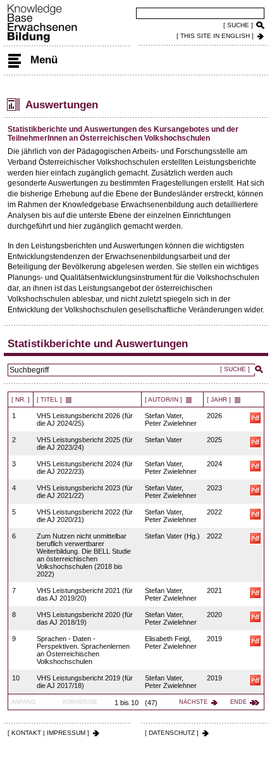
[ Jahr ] (219, 399)
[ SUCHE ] (238, 25)
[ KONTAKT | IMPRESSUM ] (48, 732)
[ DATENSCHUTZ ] (172, 732)
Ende (238, 702)
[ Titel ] (49, 399)
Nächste (193, 702)
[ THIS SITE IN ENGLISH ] (215, 35)
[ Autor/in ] (163, 399)
